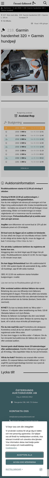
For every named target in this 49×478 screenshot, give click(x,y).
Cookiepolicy (11, 447)
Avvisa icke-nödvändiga (24, 462)
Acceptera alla (24, 455)
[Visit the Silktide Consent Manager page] (41, 469)
